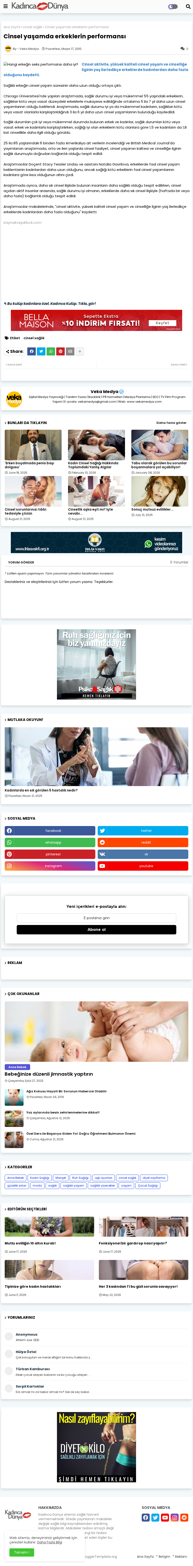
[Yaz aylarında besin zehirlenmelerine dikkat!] (14, 1118)
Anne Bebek (15, 1178)
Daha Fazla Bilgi (49, 1542)
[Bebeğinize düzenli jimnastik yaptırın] (96, 1031)
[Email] (70, 351)
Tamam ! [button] (21, 1552)
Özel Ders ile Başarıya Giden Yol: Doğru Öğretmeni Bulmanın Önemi (81, 1134)
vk (146, 854)
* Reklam (180, 1556)
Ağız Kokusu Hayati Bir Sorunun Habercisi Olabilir (66, 1091)
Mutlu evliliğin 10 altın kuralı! (30, 1243)
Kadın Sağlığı (39, 1178)
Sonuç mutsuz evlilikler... (152, 510)
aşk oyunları (103, 1178)
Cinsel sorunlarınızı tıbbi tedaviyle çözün (25, 511)
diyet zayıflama (154, 1178)
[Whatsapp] (51, 351)
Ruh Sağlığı (80, 1178)
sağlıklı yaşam (73, 1186)
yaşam (126, 1186)
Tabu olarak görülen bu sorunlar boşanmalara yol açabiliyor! (159, 465)
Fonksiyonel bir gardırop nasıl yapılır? (133, 1243)
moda (37, 1186)
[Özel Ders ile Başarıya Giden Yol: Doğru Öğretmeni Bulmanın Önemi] (14, 1140)
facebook (53, 830)
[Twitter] (41, 351)
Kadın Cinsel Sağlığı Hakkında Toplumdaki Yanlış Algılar (93, 465)
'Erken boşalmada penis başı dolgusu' (29, 465)
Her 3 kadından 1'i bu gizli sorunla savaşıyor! (138, 1286)
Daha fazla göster (172, 423)
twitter (146, 830)
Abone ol (97, 929)
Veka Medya (104, 391)
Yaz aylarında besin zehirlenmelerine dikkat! (63, 1112)
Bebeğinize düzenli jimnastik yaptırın (49, 1074)
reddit (146, 842)
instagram (53, 866)
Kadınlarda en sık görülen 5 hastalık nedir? (41, 790)
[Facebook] (31, 351)
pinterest (53, 854)
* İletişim (163, 1556)
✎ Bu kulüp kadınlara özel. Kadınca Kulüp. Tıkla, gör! (50, 303)
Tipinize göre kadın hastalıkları (33, 1286)
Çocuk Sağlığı (148, 1186)
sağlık (52, 1186)
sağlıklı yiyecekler (102, 1186)
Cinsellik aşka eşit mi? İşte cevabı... (90, 511)
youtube (146, 866)
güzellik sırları (16, 1186)
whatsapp (53, 842)
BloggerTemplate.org (99, 1556)
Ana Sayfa (12, 27)
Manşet (61, 1178)
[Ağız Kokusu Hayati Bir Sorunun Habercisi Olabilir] (14, 1097)
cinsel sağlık (32, 27)
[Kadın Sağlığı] (96, 756)
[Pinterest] (60, 351)
